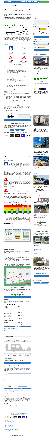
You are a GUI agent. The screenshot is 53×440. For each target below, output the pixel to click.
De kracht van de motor (40, 191)
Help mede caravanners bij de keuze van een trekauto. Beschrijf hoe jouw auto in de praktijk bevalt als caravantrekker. (40, 68)
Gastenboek (41, 71)
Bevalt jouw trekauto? (41, 54)
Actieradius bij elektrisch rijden (40, 135)
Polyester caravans (38, 113)
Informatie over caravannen (10, 421)
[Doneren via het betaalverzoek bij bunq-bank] (17, 135)
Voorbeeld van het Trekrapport (17, 242)
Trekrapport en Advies (9, 426)
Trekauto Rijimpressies (9, 424)
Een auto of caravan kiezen (39, 246)
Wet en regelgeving (37, 248)
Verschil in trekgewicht (39, 154)
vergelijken (18, 398)
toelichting (26, 220)
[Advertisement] (17, 146)
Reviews (41, 81)
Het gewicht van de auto (40, 189)
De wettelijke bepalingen (40, 190)
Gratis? (41, 86)
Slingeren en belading (38, 250)
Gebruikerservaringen (9, 425)
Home (6, 420)
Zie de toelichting (17, 65)
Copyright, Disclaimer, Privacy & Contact (12, 430)
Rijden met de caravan (38, 249)
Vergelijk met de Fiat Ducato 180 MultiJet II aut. (41, 34)
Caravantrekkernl (41, 273)
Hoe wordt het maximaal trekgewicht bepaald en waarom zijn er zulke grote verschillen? (40, 168)
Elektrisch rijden (8, 422)
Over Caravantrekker (9, 428)
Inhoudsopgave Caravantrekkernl (11, 429)
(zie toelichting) (15, 301)
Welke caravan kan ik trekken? (39, 172)
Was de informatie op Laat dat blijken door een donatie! (17, 414)
